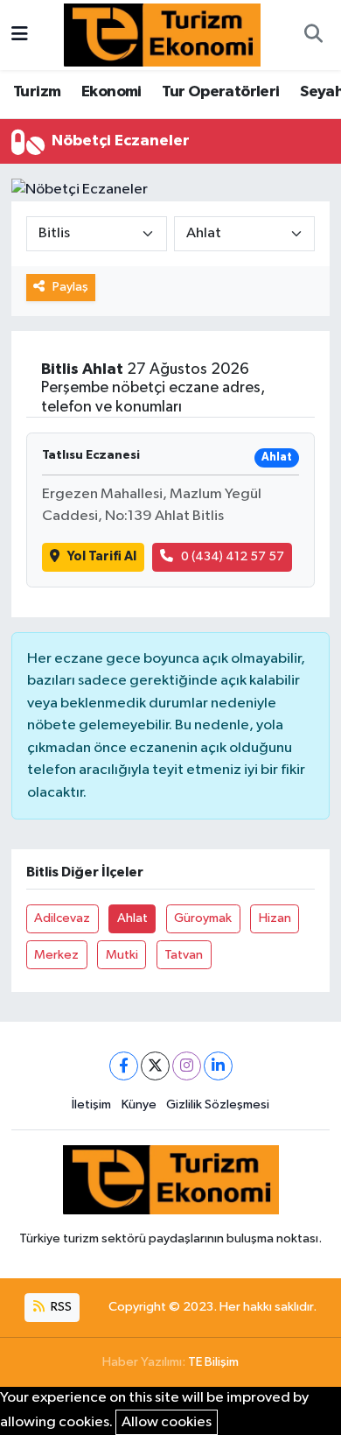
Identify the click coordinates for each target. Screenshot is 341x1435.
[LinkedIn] (218, 1066)
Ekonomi (111, 92)
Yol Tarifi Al (101, 556)
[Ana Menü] (19, 34)
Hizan (275, 918)
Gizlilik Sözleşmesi (217, 1104)
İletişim (91, 1104)
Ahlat (132, 918)
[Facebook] (123, 1066)
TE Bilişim (213, 1361)
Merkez (56, 954)
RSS (60, 1306)
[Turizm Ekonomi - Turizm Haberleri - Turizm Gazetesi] (162, 34)
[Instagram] (186, 1066)
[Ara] (313, 35)
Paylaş (70, 286)
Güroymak (203, 918)
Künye (139, 1104)
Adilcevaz (62, 918)
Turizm (36, 92)
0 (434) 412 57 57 (232, 556)
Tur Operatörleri (220, 92)
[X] (155, 1066)
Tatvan (183, 954)
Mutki (122, 954)
